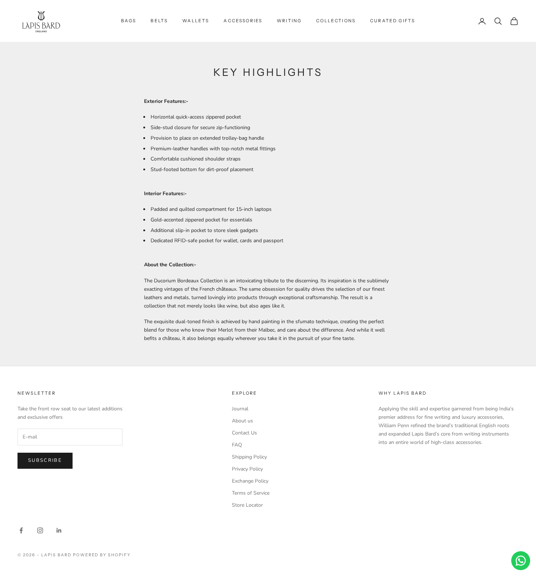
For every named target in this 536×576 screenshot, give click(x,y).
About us (242, 420)
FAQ (237, 444)
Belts (159, 20)
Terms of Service (250, 493)
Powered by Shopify (102, 554)
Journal (240, 408)
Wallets (195, 20)
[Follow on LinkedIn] (59, 530)
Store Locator (247, 505)
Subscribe (45, 460)
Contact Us (244, 432)
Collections (336, 20)
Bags (128, 20)
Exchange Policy (250, 481)
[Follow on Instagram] (40, 530)
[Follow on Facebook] (21, 530)
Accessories (243, 20)
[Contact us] (520, 560)
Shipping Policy (249, 456)
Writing (289, 20)
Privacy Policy (247, 468)
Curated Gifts (392, 20)
